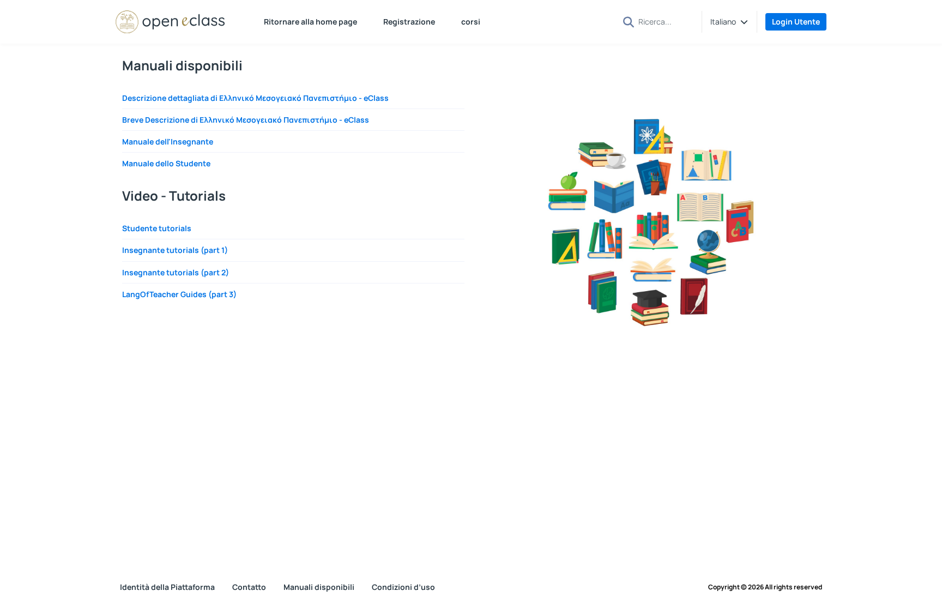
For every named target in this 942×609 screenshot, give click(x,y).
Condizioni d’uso (403, 587)
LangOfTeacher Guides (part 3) (179, 294)
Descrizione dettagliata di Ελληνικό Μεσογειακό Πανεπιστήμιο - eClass (255, 98)
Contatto (249, 587)
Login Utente (796, 21)
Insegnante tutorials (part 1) (175, 250)
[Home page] (170, 21)
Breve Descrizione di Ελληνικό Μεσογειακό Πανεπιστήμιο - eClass (245, 119)
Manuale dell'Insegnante (167, 141)
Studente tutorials (156, 228)
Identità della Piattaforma (167, 587)
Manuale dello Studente (166, 163)
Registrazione (409, 21)
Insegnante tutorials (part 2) (175, 272)
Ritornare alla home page (310, 21)
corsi (470, 21)
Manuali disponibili (318, 587)
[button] (729, 21)
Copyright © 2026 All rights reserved (765, 587)
